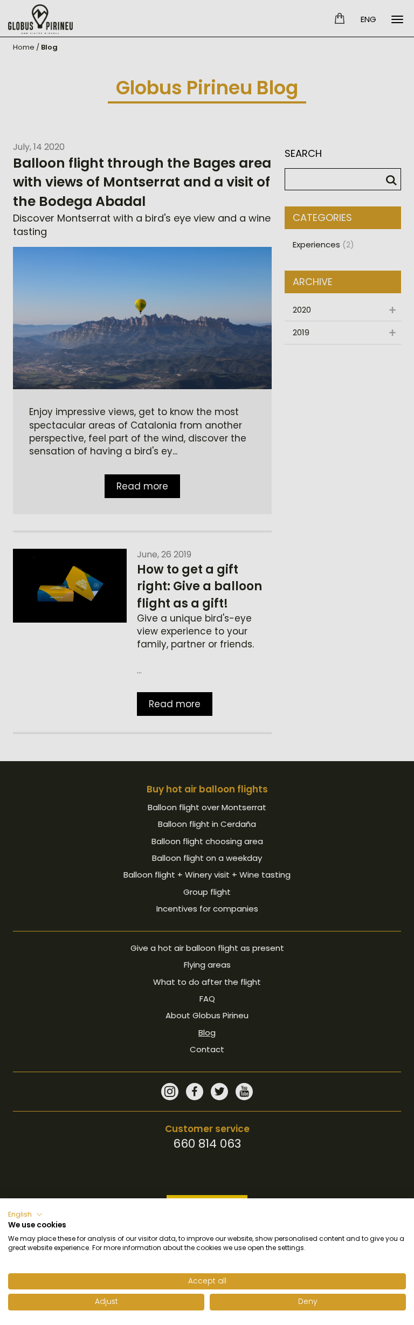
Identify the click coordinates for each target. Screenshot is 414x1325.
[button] (25, 1214)
